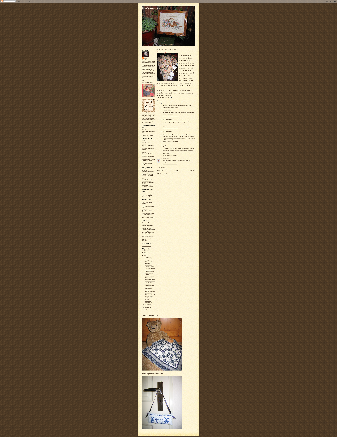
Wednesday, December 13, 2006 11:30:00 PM (171, 115)
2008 (145, 252)
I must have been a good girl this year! (150, 281)
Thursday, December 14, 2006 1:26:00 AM (170, 141)
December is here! (148, 302)
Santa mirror (147, 284)
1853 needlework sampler (148, 289)
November (147, 304)
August (146, 309)
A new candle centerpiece (150, 268)
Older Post (192, 170)
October (147, 306)
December (147, 257)
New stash (147, 299)
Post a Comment (162, 167)
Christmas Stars (148, 301)
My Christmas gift (148, 270)
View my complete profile (147, 82)
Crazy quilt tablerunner (150, 291)
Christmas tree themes (149, 262)
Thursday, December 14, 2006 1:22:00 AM (170, 128)
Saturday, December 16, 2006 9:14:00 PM (170, 164)
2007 (145, 254)
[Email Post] (171, 97)
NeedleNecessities (151, 8)
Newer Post (160, 170)
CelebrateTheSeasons (146, 246)
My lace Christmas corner (149, 273)
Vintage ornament (148, 293)
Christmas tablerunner (149, 276)
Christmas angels (148, 277)
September (147, 307)
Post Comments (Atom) (169, 174)
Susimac (165, 158)
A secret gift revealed (149, 271)
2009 (145, 250)
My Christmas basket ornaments (149, 286)
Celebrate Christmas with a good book (149, 297)
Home (176, 170)
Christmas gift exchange (150, 279)
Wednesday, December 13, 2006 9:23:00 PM (170, 107)
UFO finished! (148, 263)
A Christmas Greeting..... (150, 266)
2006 (145, 255)
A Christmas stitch (148, 265)
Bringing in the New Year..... (149, 259)
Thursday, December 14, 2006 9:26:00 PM (170, 155)
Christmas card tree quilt (150, 295)
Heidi (145, 58)
